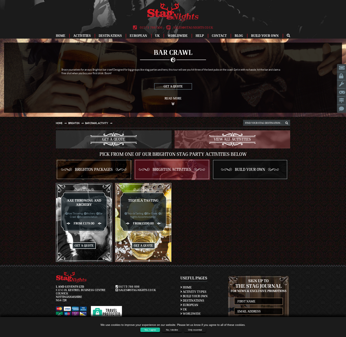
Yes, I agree (150, 330)
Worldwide (178, 36)
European (138, 36)
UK (157, 36)
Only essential (195, 330)
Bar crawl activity (97, 123)
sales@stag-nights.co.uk (192, 27)
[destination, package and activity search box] (286, 123)
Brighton (74, 123)
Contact (219, 36)
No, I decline (172, 330)
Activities (82, 36)
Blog (239, 36)
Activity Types (194, 292)
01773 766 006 (150, 27)
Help (200, 36)
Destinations (110, 36)
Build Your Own (265, 36)
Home (60, 36)
